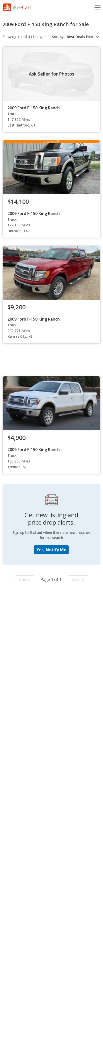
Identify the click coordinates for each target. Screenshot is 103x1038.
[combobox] (83, 37)
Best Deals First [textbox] (80, 37)
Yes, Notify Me (51, 549)
